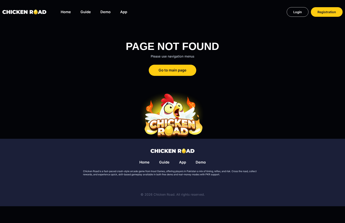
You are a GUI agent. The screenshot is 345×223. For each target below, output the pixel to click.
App (123, 12)
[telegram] (177, 184)
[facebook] (168, 184)
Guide (85, 12)
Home (66, 12)
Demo (105, 12)
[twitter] (158, 184)
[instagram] (187, 184)
